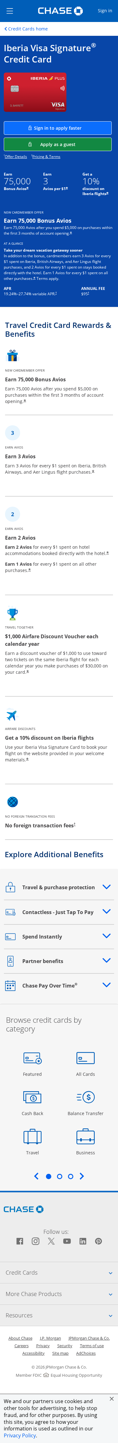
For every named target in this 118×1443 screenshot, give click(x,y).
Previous (36, 1176)
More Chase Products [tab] (62, 1294)
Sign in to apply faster (73, 128)
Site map (60, 1353)
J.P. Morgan (50, 1338)
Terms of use (92, 1345)
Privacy (43, 1345)
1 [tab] (48, 1176)
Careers (21, 1345)
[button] (111, 1398)
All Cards (86, 1074)
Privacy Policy (20, 1435)
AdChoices (86, 1353)
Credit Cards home (28, 29)
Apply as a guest (76, 144)
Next (82, 1176)
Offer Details (16, 156)
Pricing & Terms (46, 156)
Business (86, 1152)
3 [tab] (70, 1176)
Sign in (107, 10)
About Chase (20, 1338)
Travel (34, 1152)
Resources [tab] (62, 1315)
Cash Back (32, 1113)
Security (64, 1345)
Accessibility (33, 1353)
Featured (33, 1074)
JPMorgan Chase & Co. (89, 1338)
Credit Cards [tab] (62, 1272)
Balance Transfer (86, 1113)
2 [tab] (59, 1176)
